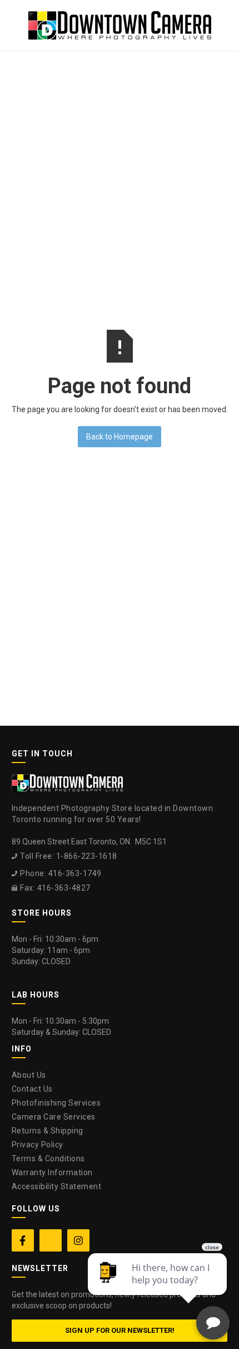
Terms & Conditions (48, 1158)
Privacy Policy (37, 1144)
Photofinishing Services (56, 1102)
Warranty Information (52, 1172)
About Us (29, 1075)
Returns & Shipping (47, 1130)
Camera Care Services (54, 1116)
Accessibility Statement (57, 1186)
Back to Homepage (119, 436)
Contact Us (32, 1088)
